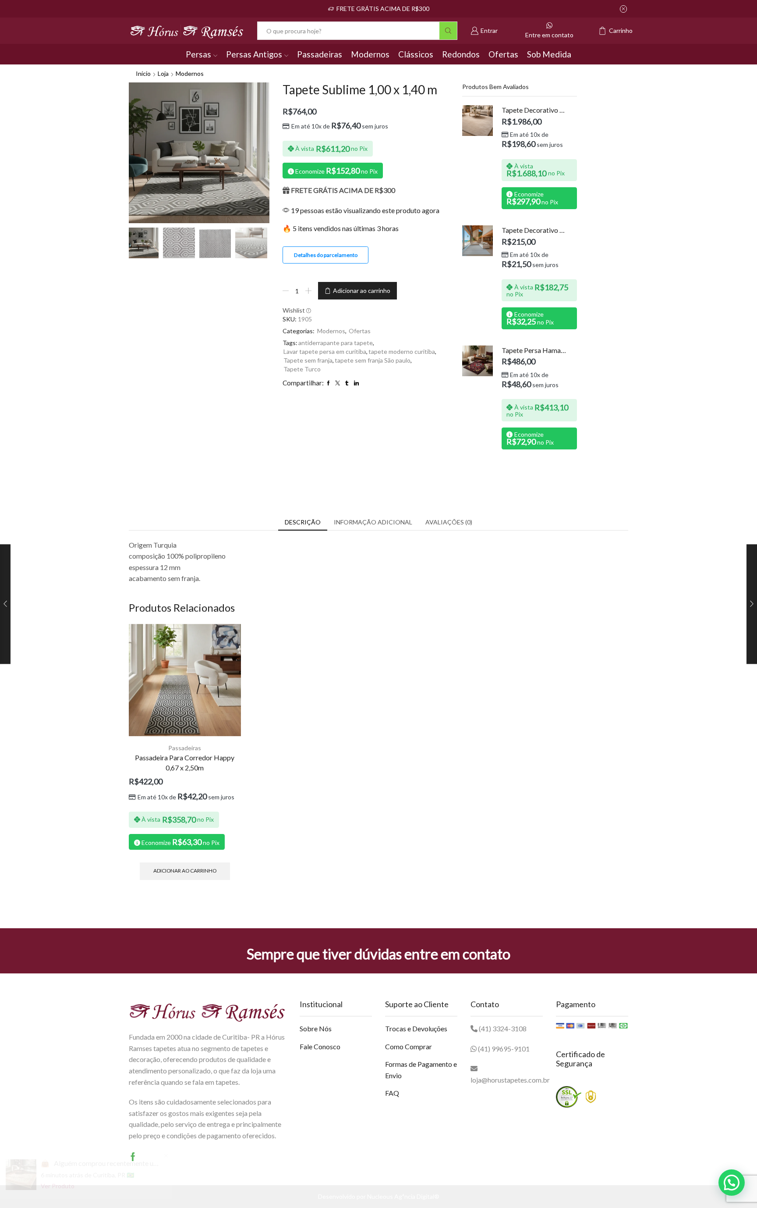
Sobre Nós (316, 1028)
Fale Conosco (320, 1046)
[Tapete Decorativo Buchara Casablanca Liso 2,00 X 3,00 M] (477, 120)
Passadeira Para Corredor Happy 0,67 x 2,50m (184, 762)
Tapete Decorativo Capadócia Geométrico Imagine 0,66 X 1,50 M (534, 230)
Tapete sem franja (308, 360)
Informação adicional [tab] (373, 522)
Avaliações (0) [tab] (448, 522)
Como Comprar (408, 1046)
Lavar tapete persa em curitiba (324, 351)
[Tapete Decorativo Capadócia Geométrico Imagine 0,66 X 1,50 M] (477, 240)
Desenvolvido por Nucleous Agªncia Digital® (378, 1196)
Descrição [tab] (303, 522)
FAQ (392, 1093)
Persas (198, 54)
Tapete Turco (302, 369)
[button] (731, 1182)
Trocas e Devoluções (416, 1028)
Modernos (370, 54)
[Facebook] (133, 1156)
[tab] (302, 522)
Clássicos (415, 54)
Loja (163, 73)
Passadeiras (319, 54)
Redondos (461, 54)
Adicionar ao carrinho (361, 290)
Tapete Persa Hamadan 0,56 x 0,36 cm (534, 350)
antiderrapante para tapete (335, 342)
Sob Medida (549, 54)
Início (143, 73)
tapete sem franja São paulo (372, 360)
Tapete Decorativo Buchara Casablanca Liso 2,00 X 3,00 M (534, 110)
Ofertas (503, 54)
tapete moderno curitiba (401, 351)
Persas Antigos (254, 54)
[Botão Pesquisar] (448, 30)
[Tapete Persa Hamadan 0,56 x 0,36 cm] (477, 361)
